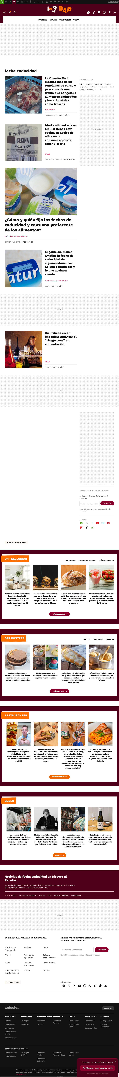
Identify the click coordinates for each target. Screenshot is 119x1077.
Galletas (110, 640)
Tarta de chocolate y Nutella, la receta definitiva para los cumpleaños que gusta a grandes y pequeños (17, 676)
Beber (9, 801)
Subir (106, 1008)
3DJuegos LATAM (25, 1054)
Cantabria (98, 84)
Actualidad (50, 110)
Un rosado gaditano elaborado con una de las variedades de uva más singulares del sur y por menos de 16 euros (18, 839)
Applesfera (9, 1028)
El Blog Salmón (106, 1021)
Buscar (15, 12)
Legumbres (103, 87)
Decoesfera (89, 1024)
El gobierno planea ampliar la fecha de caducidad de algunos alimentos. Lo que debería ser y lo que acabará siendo (60, 263)
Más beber (59, 855)
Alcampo (89, 84)
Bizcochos (98, 640)
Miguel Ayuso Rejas (53, 159)
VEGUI (76, 20)
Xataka (8, 1021)
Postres (42, 895)
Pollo (49, 895)
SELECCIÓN (65, 20)
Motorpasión (74, 1021)
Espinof (40, 1024)
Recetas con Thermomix (27, 895)
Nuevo (9, 12)
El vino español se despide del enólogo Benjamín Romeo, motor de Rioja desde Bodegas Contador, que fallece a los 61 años (46, 839)
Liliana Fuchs (51, 115)
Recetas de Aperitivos (29, 956)
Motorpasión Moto (74, 1025)
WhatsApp (88, 12)
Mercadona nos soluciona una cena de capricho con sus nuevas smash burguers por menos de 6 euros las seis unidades (45, 598)
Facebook (109, 12)
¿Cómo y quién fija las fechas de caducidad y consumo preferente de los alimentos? (39, 224)
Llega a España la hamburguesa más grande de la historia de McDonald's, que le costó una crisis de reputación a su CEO (19, 755)
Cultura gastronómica (49, 956)
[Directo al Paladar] (59, 9)
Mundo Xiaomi (11, 1038)
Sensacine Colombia (41, 1060)
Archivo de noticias (17, 542)
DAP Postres (14, 638)
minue (47, 286)
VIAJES (53, 20)
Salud (47, 154)
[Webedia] (12, 1007)
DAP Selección (16, 558)
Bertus (48, 367)
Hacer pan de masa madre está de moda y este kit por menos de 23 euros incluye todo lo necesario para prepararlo (73, 598)
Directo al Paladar (57, 1022)
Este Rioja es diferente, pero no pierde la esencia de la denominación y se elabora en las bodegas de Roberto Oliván (100, 839)
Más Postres (59, 691)
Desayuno (90, 90)
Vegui (45, 947)
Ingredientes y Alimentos (16, 236)
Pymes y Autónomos (105, 1025)
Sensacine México (41, 1054)
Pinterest (108, 523)
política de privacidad (92, 955)
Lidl (80, 84)
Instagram (104, 12)
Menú (4, 12)
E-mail (115, 12)
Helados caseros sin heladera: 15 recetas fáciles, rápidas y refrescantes (45, 675)
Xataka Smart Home (10, 1033)
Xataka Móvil (10, 1024)
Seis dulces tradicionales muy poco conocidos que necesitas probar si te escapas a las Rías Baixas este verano (73, 678)
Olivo (100, 90)
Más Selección (59, 614)
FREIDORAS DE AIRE (87, 560)
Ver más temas (13, 982)
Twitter (87, 523)
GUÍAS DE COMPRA (106, 560)
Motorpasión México (74, 1054)
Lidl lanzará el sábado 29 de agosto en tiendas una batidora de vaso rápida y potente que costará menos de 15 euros (101, 598)
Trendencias (89, 1021)
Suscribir (107, 503)
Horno (27, 970)
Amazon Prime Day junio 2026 (12, 971)
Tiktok (94, 12)
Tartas (86, 640)
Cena (93, 87)
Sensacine (41, 1021)
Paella (108, 84)
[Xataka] (2, 2)
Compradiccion (91, 1028)
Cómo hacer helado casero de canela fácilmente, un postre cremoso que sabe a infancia (101, 676)
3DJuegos (25, 1021)
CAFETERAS (70, 560)
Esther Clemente (12, 242)
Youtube (99, 12)
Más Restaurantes (59, 777)
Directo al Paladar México (59, 1054)
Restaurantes (16, 715)
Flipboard (81, 527)
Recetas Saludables (61, 895)
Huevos (46, 970)
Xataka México (11, 1053)
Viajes (7, 955)
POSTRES (42, 20)
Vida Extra (25, 1024)
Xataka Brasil (10, 1056)
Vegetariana (84, 87)
